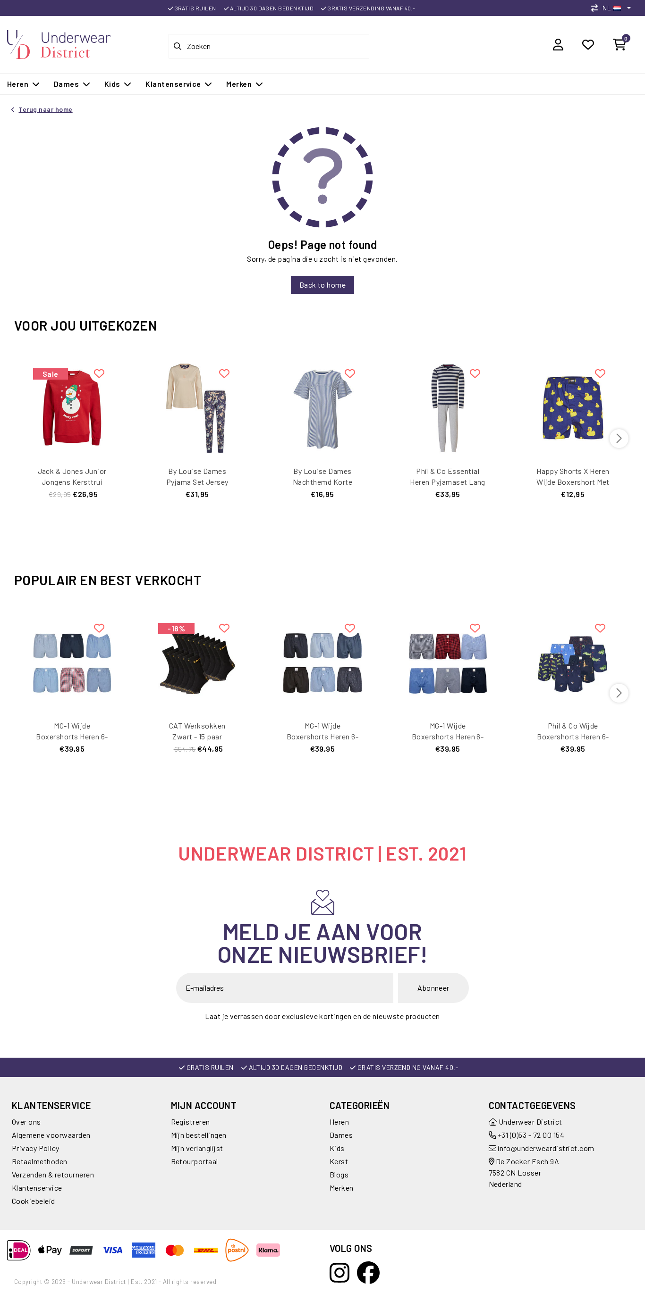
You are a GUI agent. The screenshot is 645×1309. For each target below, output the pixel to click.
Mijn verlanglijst (197, 1147)
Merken (342, 1187)
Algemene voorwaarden (51, 1134)
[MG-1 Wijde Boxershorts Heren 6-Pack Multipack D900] (448, 661)
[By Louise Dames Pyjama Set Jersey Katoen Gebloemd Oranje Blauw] (197, 406)
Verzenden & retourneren (53, 1174)
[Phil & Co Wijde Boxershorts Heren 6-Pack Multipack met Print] (573, 661)
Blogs (339, 1174)
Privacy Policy (35, 1147)
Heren (339, 1121)
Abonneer (433, 987)
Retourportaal (194, 1161)
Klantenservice (37, 1187)
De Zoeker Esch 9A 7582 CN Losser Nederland (524, 1172)
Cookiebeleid (33, 1200)
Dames (341, 1134)
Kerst (339, 1161)
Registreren (190, 1121)
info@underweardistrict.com (546, 1147)
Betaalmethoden (40, 1161)
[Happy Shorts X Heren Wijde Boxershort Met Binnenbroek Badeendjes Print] (573, 406)
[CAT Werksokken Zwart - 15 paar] (197, 661)
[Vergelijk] (597, 7)
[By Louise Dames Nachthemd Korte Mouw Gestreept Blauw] (322, 406)
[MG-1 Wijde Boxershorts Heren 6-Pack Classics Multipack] (72, 661)
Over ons (26, 1121)
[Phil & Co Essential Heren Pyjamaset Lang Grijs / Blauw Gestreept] (448, 406)
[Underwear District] (59, 43)
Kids (337, 1147)
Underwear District (529, 1121)
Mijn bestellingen (199, 1134)
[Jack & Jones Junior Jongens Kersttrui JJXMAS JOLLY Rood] (72, 406)
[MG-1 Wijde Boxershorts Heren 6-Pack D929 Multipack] (322, 661)
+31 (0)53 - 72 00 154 (530, 1134)
